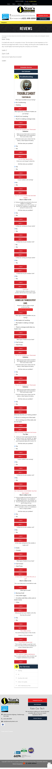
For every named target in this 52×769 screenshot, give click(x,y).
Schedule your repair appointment (25, 309)
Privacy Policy (33, 761)
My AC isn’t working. (22, 116)
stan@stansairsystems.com (10, 721)
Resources (34, 4)
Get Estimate (43, 19)
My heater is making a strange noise (24, 323)
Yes (17, 146)
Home (8, 4)
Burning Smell (20, 593)
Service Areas (27, 4)
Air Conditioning (21, 102)
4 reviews (10, 731)
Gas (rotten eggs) (21, 595)
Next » (20, 109)
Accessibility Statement (42, 761)
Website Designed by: (18, 764)
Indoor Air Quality (22, 682)
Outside (18, 550)
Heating (18, 105)
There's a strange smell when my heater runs (24, 328)
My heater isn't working (23, 320)
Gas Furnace (19, 342)
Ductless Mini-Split (22, 678)
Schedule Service (43, 15)
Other (17, 602)
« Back (20, 122)
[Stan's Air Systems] (26, 9)
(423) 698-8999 (7, 719)
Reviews (19, 4)
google (30, 1)
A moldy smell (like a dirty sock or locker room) (25, 599)
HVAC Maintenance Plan (24, 685)
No (17, 148)
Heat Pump (19, 344)
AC (18, 674)
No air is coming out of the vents (25, 417)
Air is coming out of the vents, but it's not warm (25, 421)
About (14, 4)
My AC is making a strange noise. (25, 119)
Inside (17, 548)
